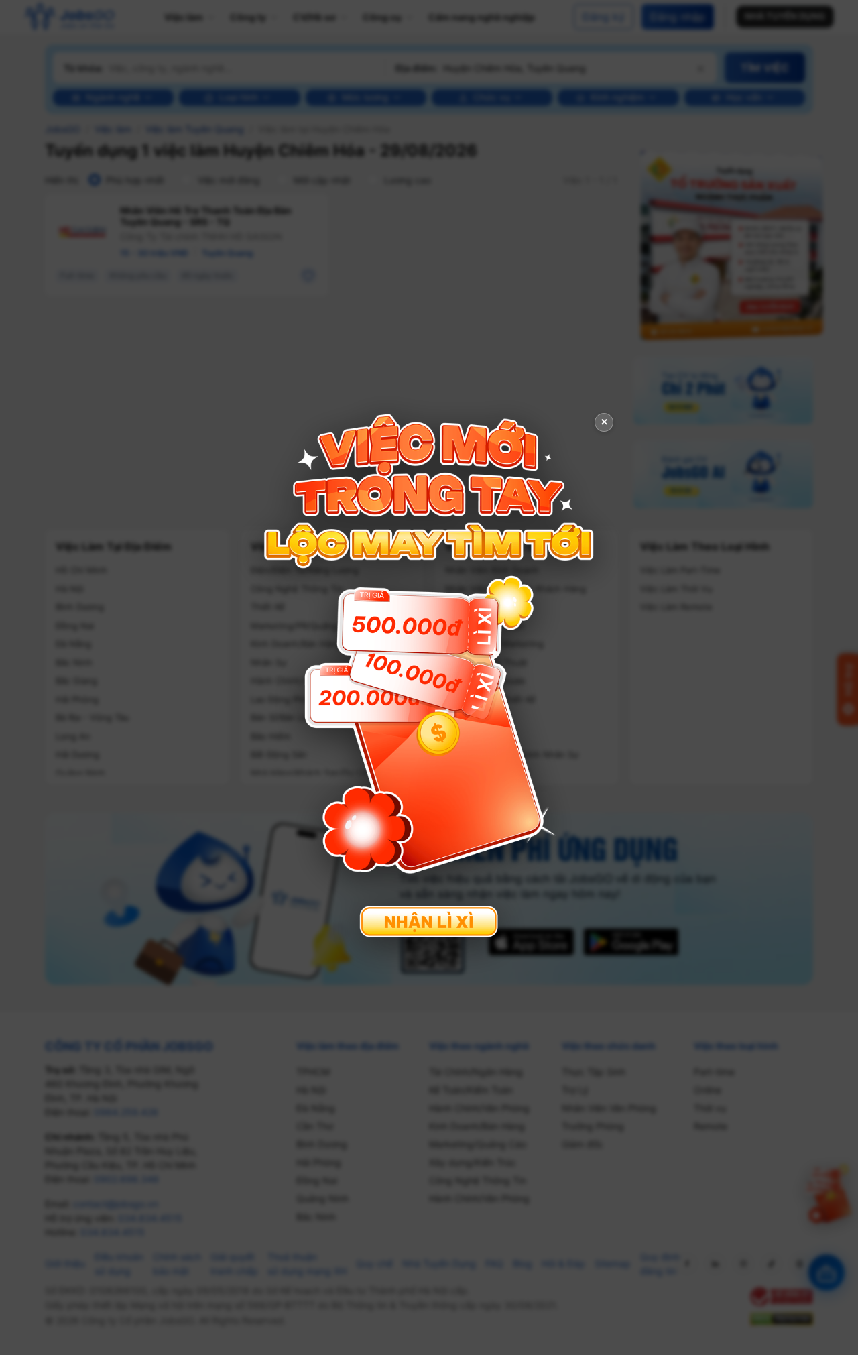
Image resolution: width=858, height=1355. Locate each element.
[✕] (429, 676)
